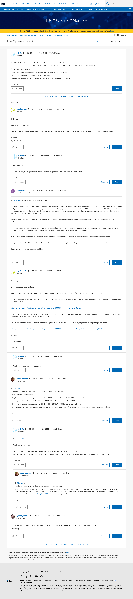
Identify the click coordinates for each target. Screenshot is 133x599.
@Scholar (17, 200)
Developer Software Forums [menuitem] (36, 9)
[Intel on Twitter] (26, 576)
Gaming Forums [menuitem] (77, 9)
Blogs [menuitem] (89, 9)
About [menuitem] (22, 9)
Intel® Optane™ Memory (61, 35)
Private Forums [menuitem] (101, 9)
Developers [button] (50, 3)
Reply (117, 88)
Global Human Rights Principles (79, 588)
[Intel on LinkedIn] (31, 576)
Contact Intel (41, 571)
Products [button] (15, 3)
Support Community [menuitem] (8, 9)
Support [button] (26, 3)
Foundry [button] (74, 3)
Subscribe (99, 41)
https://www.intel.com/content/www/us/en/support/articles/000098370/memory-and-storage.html (48, 308)
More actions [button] (115, 41)
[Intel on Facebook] (21, 576)
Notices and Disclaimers (91, 587)
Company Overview (27, 571)
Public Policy (104, 571)
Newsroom (51, 571)
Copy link (104, 147)
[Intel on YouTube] (36, 576)
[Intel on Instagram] (41, 576)
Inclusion (95, 571)
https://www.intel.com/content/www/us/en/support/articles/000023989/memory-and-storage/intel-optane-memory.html (56, 329)
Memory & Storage (45, 35)
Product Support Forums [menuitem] (59, 9)
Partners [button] (63, 3)
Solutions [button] (37, 3)
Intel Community (12, 35)
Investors (60, 571)
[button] (121, 53)
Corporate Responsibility (81, 571)
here (112, 31)
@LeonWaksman (23, 439)
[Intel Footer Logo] (9, 581)
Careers (67, 571)
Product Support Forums (28, 35)
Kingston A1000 (43, 493)
